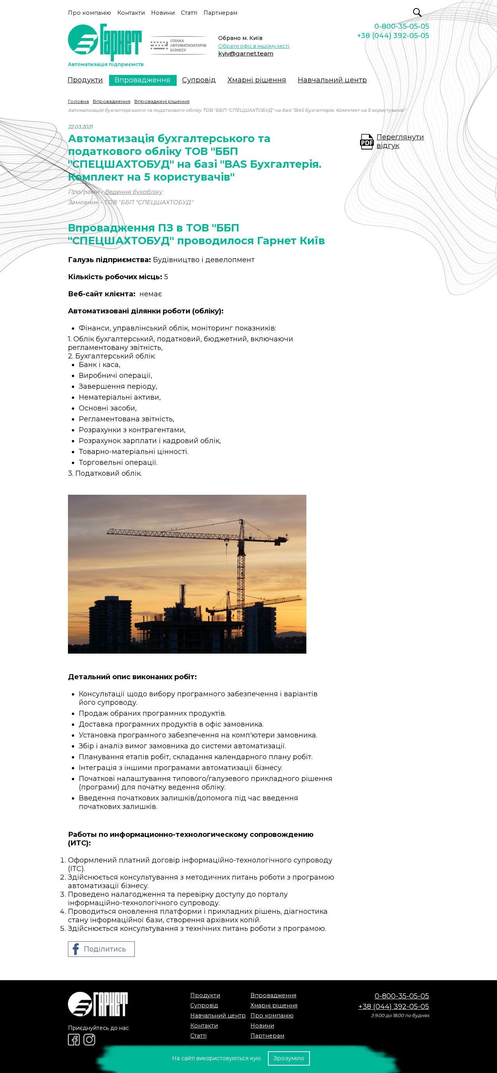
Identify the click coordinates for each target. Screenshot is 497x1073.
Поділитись (105, 949)
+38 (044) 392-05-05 (393, 35)
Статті (189, 12)
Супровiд (199, 80)
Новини (163, 12)
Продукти (85, 80)
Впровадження (142, 80)
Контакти (131, 12)
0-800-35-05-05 (401, 26)
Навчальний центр (332, 80)
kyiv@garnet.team (245, 53)
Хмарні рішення (257, 80)
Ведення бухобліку (133, 191)
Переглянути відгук (400, 141)
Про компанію (89, 12)
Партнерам (220, 12)
